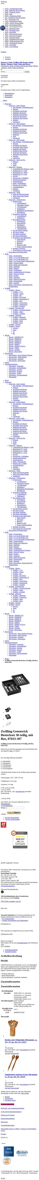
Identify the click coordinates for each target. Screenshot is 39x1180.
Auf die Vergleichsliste (12, 819)
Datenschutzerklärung (8, 1118)
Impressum (4, 1122)
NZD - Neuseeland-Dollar (13, 25)
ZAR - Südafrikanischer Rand (14, 39)
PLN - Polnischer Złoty (12, 28)
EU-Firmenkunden (8, 919)
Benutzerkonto (9, 93)
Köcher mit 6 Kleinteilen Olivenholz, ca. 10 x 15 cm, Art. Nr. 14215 (21, 1041)
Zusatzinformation (10, 952)
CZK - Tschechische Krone (13, 43)
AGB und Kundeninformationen (11, 1112)
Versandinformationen (8, 886)
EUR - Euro (8, 14)
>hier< (11, 751)
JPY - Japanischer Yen (12, 19)
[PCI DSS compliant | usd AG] (11, 901)
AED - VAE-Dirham (11, 47)
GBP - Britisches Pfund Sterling (15, 10)
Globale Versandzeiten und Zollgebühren (15, 920)
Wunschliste (8, 95)
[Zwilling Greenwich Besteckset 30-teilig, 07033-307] (8, 712)
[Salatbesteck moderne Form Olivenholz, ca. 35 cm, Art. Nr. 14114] (13, 1071)
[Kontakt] (2, 937)
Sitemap (7, 1097)
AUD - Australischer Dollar (13, 9)
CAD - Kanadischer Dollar (13, 21)
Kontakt (3, 1134)
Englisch (3, 52)
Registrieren (8, 97)
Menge (3, 808)
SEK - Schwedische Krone (13, 34)
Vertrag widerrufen (7, 1104)
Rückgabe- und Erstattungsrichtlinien (12, 1108)
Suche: (3, 72)
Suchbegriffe (9, 1098)
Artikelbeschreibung (11, 950)
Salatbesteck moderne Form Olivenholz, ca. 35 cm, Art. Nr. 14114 (21, 1075)
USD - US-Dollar (10, 45)
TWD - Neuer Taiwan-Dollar (14, 23)
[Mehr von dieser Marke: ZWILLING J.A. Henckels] (4, 827)
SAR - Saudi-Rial (10, 32)
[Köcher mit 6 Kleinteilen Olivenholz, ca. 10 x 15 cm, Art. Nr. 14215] (13, 1036)
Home (7, 659)
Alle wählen (25, 1093)
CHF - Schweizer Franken (13, 36)
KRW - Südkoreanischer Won (14, 41)
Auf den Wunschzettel (12, 817)
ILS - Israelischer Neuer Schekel (15, 18)
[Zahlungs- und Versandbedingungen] (2, 866)
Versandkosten (20, 791)
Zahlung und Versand (7, 1115)
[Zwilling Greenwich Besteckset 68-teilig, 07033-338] (8, 726)
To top (3, 1178)
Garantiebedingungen (7, 1125)
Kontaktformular (22, 943)
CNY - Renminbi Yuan (12, 30)
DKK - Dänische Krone (12, 12)
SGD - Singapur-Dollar (12, 37)
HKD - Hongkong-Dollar (13, 16)
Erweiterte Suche (10, 1100)
